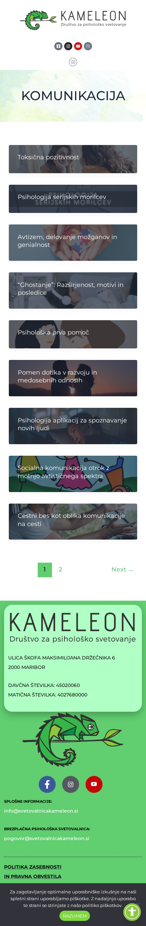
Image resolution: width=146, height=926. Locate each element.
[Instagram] (70, 784)
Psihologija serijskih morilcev (62, 197)
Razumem (75, 916)
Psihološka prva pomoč (53, 332)
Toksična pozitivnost (48, 157)
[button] (73, 62)
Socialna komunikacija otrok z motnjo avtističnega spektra (63, 471)
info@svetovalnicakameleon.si (41, 811)
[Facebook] (47, 784)
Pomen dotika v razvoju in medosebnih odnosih (57, 376)
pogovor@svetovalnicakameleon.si (46, 838)
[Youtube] (94, 784)
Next (122, 569)
